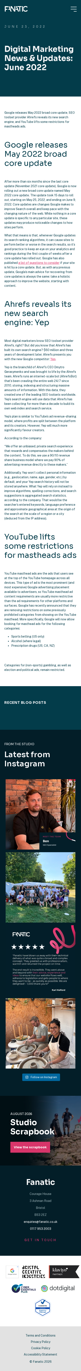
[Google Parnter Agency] (12, 1271)
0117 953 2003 (40, 1228)
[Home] (16, 9)
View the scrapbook (30, 1147)
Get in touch (40, 1240)
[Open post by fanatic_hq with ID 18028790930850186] (40, 1033)
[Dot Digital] (58, 1288)
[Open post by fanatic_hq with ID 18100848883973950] (40, 887)
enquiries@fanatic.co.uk (40, 1221)
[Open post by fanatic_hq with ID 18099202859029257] (40, 814)
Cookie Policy (40, 1348)
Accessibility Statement (40, 1354)
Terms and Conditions (40, 1335)
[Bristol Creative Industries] (33, 1271)
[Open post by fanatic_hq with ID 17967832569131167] (40, 960)
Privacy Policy (40, 1342)
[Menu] (74, 9)
